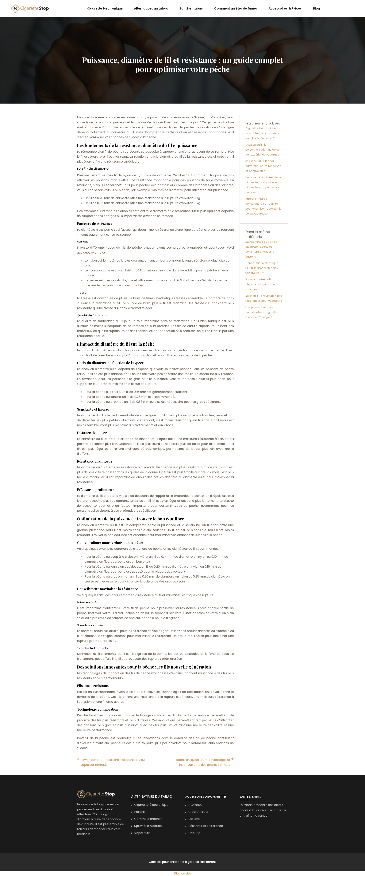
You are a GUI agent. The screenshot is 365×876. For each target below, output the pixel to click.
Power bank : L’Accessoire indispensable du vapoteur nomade (112, 762)
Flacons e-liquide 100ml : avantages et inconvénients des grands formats (202, 762)
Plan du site (182, 873)
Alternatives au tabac (151, 8)
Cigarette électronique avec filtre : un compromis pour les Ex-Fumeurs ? (263, 133)
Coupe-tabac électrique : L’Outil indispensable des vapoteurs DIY (262, 268)
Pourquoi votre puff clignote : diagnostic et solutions (260, 284)
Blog (316, 8)
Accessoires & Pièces (285, 8)
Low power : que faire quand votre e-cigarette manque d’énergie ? (261, 312)
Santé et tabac (191, 8)
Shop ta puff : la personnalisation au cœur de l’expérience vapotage (262, 149)
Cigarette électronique (105, 8)
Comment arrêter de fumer (235, 8)
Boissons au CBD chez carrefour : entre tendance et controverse (263, 166)
